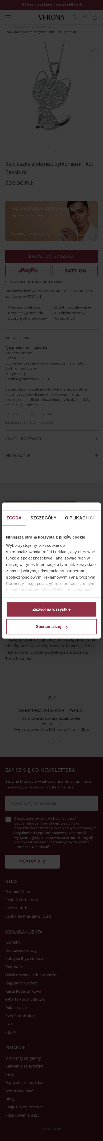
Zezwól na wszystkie (51, 609)
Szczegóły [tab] (43, 518)
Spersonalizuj (48, 626)
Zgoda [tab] (14, 518)
